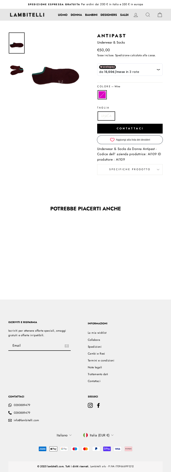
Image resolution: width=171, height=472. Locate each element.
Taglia (103, 108)
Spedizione (122, 55)
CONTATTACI (130, 128)
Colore (108, 86)
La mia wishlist (97, 333)
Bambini (91, 15)
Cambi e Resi (96, 353)
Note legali (95, 367)
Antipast (111, 35)
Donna (76, 15)
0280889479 (22, 405)
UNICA (106, 116)
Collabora (94, 340)
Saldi (124, 15)
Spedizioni (95, 347)
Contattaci (94, 381)
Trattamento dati (98, 374)
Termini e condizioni (101, 360)
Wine (102, 95)
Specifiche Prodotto (129, 169)
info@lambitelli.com (26, 420)
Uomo (63, 15)
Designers (109, 15)
